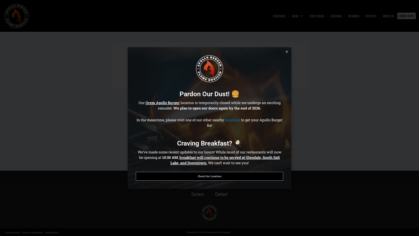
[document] (209, 118)
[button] (287, 51)
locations (232, 120)
